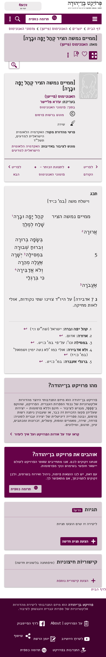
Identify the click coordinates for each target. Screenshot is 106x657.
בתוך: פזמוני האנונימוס (57, 106)
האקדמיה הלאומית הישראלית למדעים (26, 148)
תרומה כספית (43, 18)
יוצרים (77, 28)
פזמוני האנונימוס (22, 28)
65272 (23, 4)
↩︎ (26, 329)
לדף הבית (98, 589)
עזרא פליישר (50, 101)
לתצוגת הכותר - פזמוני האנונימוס (51, 170)
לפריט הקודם (91, 170)
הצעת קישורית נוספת (76, 581)
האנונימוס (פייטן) (53, 28)
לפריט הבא (14, 170)
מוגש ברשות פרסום (49, 114)
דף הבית (93, 28)
